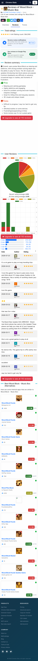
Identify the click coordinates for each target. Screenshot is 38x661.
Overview (5, 25)
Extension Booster (6, 615)
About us (3, 633)
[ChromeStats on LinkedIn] (2, 651)
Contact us (4, 642)
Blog (2, 639)
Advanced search (25, 610)
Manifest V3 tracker (26, 615)
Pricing (22, 607)
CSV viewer (23, 618)
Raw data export (6, 624)
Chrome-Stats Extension (8, 610)
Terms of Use (5, 644)
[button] (2, 2)
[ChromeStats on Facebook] (6, 651)
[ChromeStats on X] (11, 651)
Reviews (15, 25)
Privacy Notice (5, 647)
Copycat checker (25, 612)
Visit (33, 54)
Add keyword (24, 624)
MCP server (4, 621)
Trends (24, 25)
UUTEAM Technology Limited (12, 12)
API (2, 618)
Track (32, 42)
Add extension (24, 621)
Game (24, 12)
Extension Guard (6, 612)
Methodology (5, 636)
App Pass (4, 607)
